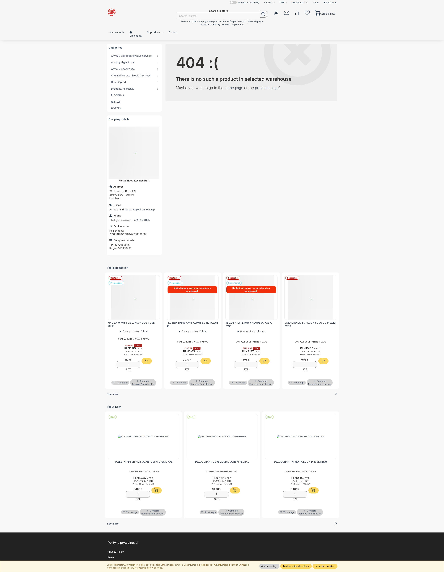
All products (154, 32)
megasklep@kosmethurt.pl (140, 209)
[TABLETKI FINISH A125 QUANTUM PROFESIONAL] (143, 436)
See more (113, 394)
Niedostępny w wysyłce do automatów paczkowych (219, 21)
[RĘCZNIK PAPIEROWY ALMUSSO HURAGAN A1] (193, 297)
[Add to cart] (147, 361)
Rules (111, 557)
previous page (267, 88)
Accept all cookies (324, 566)
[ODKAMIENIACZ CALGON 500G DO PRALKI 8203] (310, 297)
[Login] (276, 12)
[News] (286, 12)
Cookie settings (269, 566)
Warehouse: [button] (298, 2)
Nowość (226, 24)
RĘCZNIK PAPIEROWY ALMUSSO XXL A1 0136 (248, 324)
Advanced (186, 21)
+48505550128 (141, 220)
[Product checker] (297, 12)
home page (233, 88)
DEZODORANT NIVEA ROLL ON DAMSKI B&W (300, 461)
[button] (269, 2)
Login (316, 2)
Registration (330, 2)
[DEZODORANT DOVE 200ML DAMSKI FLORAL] (222, 436)
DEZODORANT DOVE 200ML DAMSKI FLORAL (222, 461)
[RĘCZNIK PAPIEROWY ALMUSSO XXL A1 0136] (251, 297)
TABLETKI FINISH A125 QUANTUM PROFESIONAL (143, 461)
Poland (144, 331)
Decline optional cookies (296, 566)
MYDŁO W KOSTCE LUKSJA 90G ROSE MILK (131, 324)
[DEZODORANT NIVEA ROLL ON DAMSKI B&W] (300, 436)
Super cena (237, 24)
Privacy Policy (116, 551)
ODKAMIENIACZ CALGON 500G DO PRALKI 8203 (310, 324)
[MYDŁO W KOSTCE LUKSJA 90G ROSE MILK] (134, 297)
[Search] (263, 14)
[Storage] (307, 12)
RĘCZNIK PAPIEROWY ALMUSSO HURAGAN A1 (192, 324)
